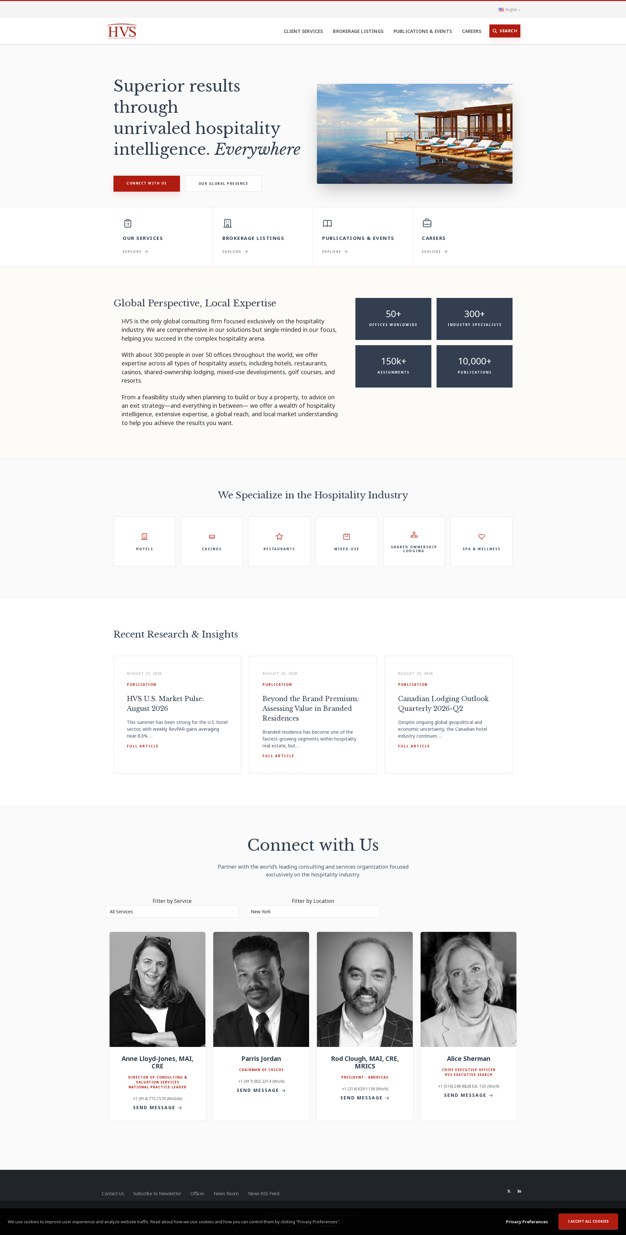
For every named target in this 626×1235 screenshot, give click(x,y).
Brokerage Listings (358, 31)
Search (508, 31)
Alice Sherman (468, 1058)
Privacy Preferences (527, 1222)
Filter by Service (172, 900)
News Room (226, 1193)
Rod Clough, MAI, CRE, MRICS (365, 1062)
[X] (509, 1191)
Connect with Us (147, 183)
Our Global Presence (223, 183)
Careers (471, 31)
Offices (197, 1193)
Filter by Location (313, 900)
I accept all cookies (588, 1221)
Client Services (303, 31)
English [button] (511, 9)
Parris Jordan (261, 1058)
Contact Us (113, 1193)
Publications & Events (423, 31)
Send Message (155, 1107)
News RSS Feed (263, 1193)
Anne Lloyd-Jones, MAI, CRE (157, 1062)
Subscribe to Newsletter (157, 1193)
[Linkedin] (519, 1191)
